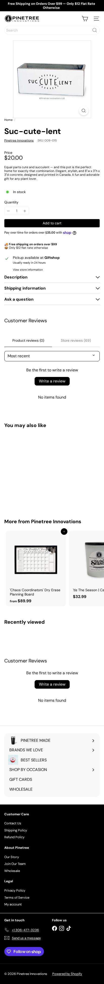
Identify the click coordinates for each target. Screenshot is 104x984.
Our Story (11, 857)
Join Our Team (15, 864)
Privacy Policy (14, 890)
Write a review (52, 381)
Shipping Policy (15, 830)
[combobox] (52, 30)
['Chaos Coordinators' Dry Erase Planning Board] (36, 568)
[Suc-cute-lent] (36, 470)
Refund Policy (14, 837)
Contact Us (12, 823)
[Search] (95, 30)
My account (13, 904)
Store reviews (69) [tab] (76, 340)
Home (8, 120)
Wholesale (12, 871)
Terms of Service (16, 897)
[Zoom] (83, 110)
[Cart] (85, 18)
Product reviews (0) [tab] (28, 340)
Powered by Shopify (67, 974)
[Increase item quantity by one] (25, 211)
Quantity (11, 202)
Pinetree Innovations (56, 521)
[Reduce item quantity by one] (8, 211)
